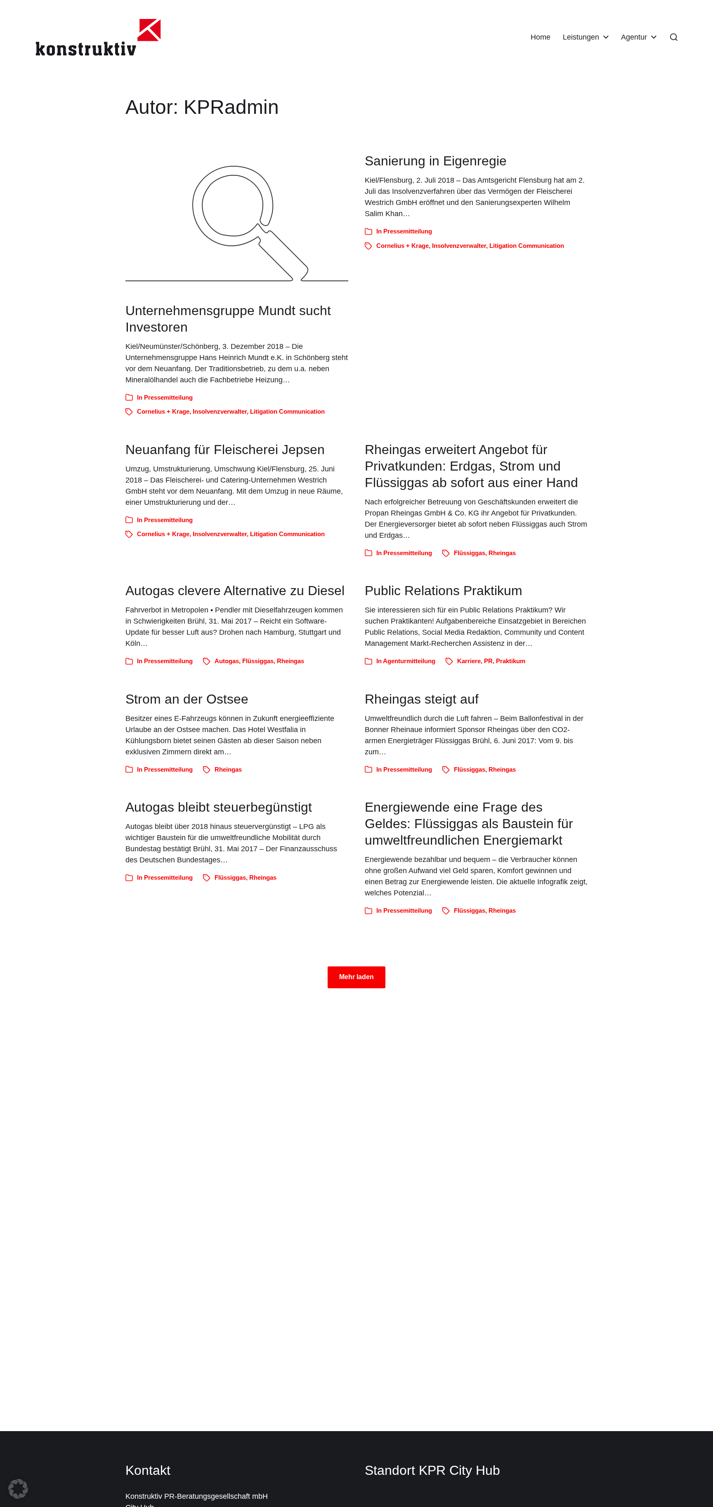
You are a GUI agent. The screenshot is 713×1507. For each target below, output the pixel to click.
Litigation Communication (287, 411)
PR (488, 660)
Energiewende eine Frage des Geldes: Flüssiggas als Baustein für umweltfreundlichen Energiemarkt (469, 824)
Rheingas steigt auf (422, 699)
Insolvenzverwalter (220, 411)
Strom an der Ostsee (186, 699)
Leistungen (581, 37)
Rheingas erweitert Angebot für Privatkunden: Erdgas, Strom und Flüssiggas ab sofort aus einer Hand (471, 466)
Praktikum (510, 660)
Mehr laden (356, 977)
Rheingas (502, 552)
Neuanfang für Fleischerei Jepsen (225, 449)
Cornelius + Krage (163, 411)
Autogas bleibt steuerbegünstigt (218, 807)
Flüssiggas (469, 552)
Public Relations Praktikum (443, 590)
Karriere (469, 660)
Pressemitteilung (168, 397)
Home (540, 37)
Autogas (227, 660)
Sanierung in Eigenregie (436, 160)
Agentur (634, 37)
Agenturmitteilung (409, 660)
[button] (674, 37)
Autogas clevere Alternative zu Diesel (235, 590)
